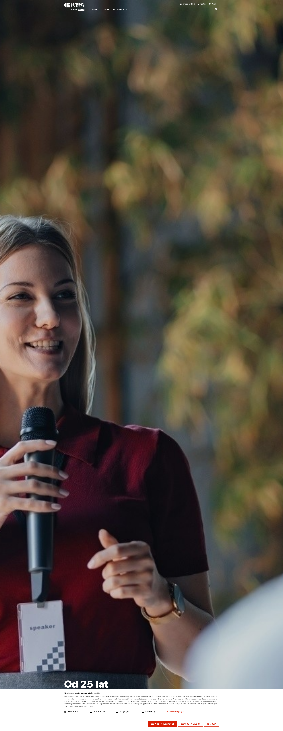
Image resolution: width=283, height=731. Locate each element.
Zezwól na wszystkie (162, 724)
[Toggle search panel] (216, 9)
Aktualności (120, 10)
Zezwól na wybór (190, 724)
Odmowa (211, 724)
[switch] (91, 711)
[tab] (94, 10)
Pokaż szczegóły (174, 712)
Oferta (105, 10)
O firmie (94, 10)
